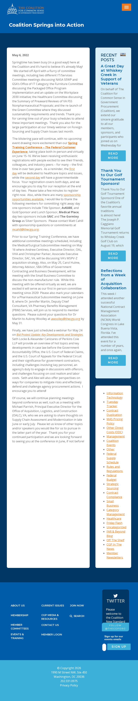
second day (32, 178)
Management (116, 436)
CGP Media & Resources (50, 616)
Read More (113, 156)
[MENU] (126, 7)
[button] (71, 616)
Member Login (51, 634)
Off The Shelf (115, 540)
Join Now (77, 605)
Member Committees (20, 625)
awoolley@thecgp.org (65, 319)
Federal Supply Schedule (113, 458)
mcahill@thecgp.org (25, 229)
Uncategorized (116, 527)
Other (110, 449)
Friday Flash (114, 523)
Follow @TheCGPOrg (115, 627)
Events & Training (17, 635)
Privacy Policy (69, 685)
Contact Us (50, 625)
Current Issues (52, 605)
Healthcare (114, 519)
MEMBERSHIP (19, 615)
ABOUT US (18, 605)
